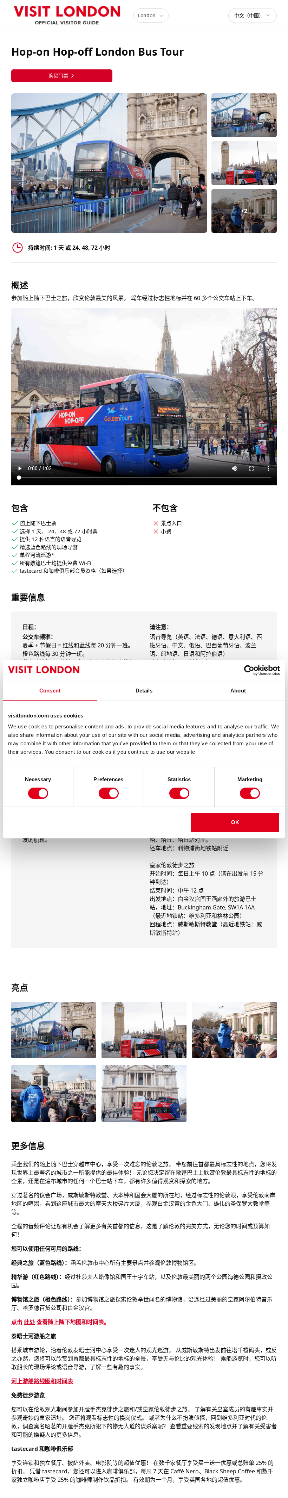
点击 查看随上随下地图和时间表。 (60, 1322)
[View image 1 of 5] (244, 115)
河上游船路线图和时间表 (42, 1381)
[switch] (109, 793)
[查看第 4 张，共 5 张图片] (53, 1094)
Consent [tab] (49, 691)
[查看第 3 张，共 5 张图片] (234, 1031)
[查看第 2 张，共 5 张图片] (144, 1031)
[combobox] (252, 15)
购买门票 (58, 75)
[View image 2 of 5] (244, 163)
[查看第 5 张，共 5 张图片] (144, 1094)
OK (235, 822)
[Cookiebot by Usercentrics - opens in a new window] (249, 670)
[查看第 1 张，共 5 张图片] (53, 1031)
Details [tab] (144, 691)
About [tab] (238, 691)
